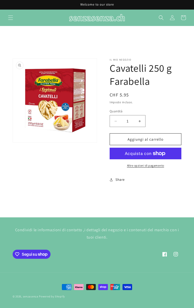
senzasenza (30, 296)
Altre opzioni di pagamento (145, 165)
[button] (10, 17)
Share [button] (120, 179)
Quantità (116, 111)
